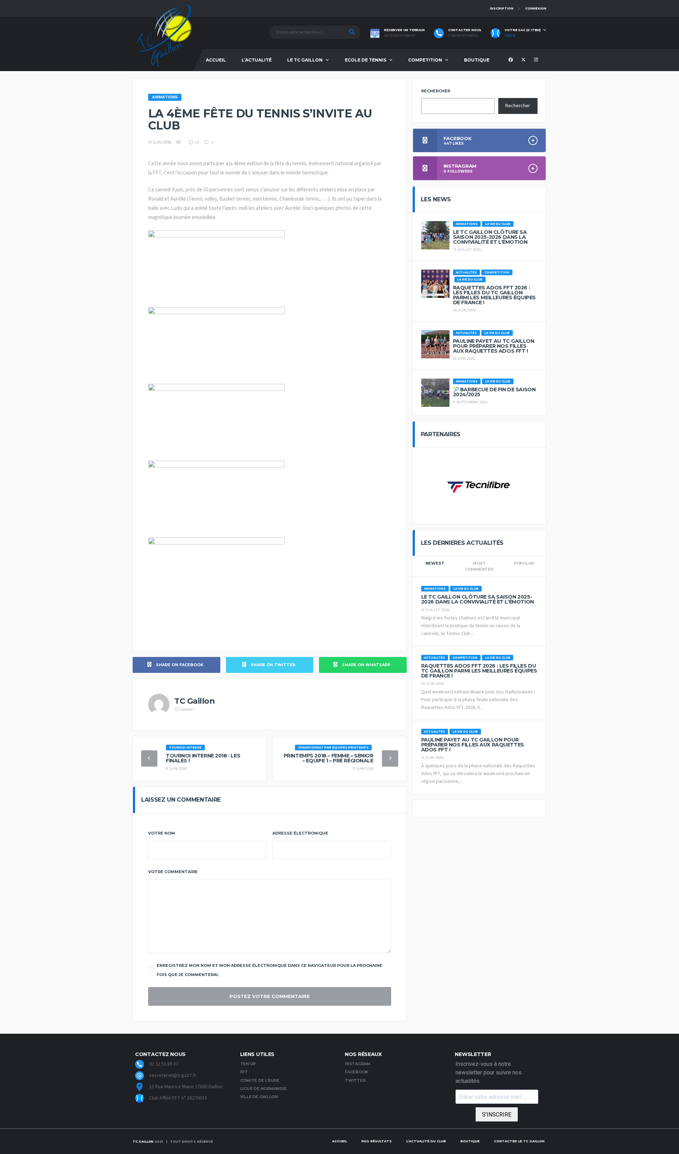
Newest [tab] (435, 563)
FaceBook (356, 1071)
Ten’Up (248, 1063)
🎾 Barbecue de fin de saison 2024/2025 (494, 392)
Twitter (355, 1080)
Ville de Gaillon (259, 1096)
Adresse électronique (300, 833)
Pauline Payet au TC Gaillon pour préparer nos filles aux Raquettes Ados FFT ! (493, 346)
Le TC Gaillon (305, 60)
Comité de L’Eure (259, 1080)
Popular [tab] (524, 563)
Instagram (357, 1063)
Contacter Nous (463, 35)
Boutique (476, 60)
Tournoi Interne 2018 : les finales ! (203, 758)
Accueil (216, 60)
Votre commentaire (173, 871)
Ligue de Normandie (263, 1088)
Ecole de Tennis (365, 60)
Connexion (535, 8)
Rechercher (435, 90)
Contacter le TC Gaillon (519, 1141)
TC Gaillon (143, 1141)
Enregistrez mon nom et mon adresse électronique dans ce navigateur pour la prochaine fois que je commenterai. (269, 970)
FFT (244, 1071)
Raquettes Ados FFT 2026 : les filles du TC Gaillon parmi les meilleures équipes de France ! (494, 295)
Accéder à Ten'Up (399, 35)
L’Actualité (257, 60)
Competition (425, 60)
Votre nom (161, 833)
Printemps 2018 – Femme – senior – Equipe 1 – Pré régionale (328, 758)
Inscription (501, 8)
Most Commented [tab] (479, 566)
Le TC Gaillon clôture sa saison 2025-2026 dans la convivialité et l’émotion (490, 237)
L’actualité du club (426, 1141)
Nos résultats (376, 1141)
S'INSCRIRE (496, 1114)
